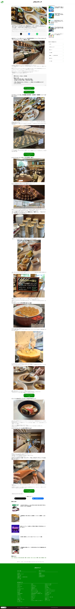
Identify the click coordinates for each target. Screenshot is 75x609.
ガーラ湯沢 (18, 600)
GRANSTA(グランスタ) (48, 593)
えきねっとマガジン (33, 586)
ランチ (12, 557)
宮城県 (37, 557)
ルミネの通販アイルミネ (48, 592)
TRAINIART (18, 594)
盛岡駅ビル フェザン (47, 599)
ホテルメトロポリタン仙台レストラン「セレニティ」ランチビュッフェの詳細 (28, 154)
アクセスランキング (51, 5)
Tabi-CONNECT (47, 587)
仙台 (45, 557)
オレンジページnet (47, 600)
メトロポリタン (28, 557)
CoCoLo (32, 599)
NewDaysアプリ (33, 594)
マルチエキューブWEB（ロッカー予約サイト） (37, 600)
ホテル (32, 557)
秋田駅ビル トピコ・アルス (20, 599)
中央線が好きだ (33, 587)
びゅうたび (18, 587)
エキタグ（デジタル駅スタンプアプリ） (36, 592)
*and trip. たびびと (19, 586)
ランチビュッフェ (16, 557)
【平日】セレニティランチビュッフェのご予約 (28, 88)
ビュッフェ (34, 557)
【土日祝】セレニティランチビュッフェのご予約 (28, 92)
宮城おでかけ (42, 557)
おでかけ (40, 557)
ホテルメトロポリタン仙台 (21, 557)
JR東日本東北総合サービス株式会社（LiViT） (37, 593)
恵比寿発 (18, 592)
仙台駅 (25, 557)
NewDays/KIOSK (47, 594)
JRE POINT (46, 586)
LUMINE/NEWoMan (19, 593)
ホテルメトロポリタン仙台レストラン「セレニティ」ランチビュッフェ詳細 (28, 395)
